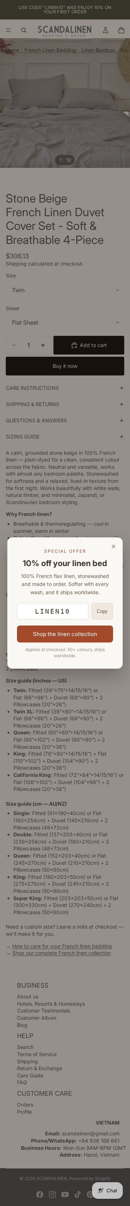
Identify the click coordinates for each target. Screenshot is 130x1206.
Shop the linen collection (65, 634)
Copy (102, 611)
